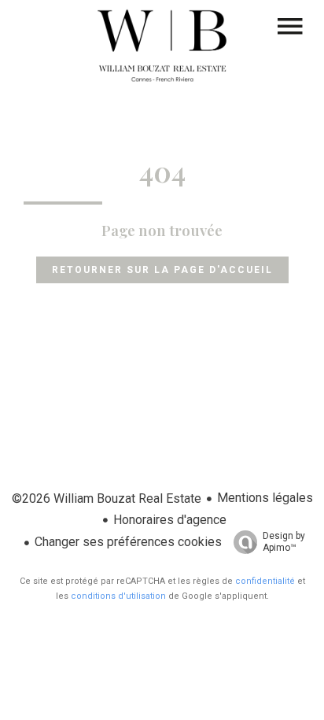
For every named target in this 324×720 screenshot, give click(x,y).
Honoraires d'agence (169, 519)
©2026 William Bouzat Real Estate (106, 498)
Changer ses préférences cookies (128, 541)
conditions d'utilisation (118, 596)
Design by (284, 541)
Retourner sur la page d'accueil (162, 269)
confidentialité (265, 581)
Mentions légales (265, 497)
